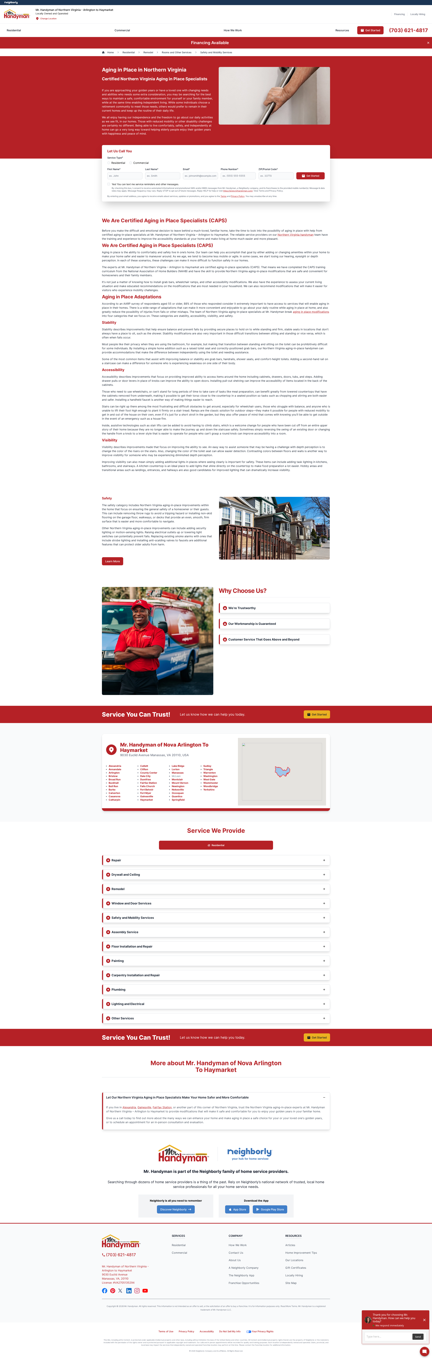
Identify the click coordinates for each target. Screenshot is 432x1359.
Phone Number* (229, 169)
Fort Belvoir (146, 789)
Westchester (210, 782)
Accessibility (207, 1331)
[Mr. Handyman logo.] (184, 1154)
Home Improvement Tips (301, 1252)
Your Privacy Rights (263, 1331)
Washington (210, 776)
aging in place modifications (311, 311)
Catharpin (114, 799)
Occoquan (178, 792)
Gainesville (146, 796)
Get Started (312, 175)
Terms (223, 196)
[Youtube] (145, 1290)
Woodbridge (210, 786)
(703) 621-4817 (121, 1254)
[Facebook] (104, 1290)
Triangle (208, 769)
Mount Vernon (180, 782)
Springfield (178, 799)
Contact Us (236, 1252)
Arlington (114, 772)
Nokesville (178, 789)
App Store (239, 1209)
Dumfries (145, 779)
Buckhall (114, 782)
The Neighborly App (241, 1275)
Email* (186, 169)
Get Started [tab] (372, 30)
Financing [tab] (399, 14)
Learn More (112, 561)
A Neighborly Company (244, 1267)
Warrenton (209, 772)
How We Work (238, 1245)
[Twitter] (121, 1290)
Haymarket (146, 799)
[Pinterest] (112, 1290)
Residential (118, 162)
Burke (112, 789)
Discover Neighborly (173, 1209)
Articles (290, 1245)
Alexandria (115, 765)
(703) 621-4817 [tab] (408, 30)
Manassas (178, 772)
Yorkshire (208, 789)
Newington (178, 786)
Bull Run (113, 786)
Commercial (141, 162)
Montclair (177, 779)
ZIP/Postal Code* (268, 169)
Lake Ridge (178, 765)
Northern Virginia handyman (296, 234)
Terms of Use (165, 1331)
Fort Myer (145, 792)
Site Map (291, 1283)
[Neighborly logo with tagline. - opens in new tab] (250, 1154)
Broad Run (115, 779)
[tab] (122, 30)
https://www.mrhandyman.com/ (238, 191)
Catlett (144, 765)
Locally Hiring (294, 1275)
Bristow (113, 776)
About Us (235, 1260)
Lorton (176, 769)
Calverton (114, 792)
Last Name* (151, 169)
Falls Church (147, 786)
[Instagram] (137, 1290)
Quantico (177, 796)
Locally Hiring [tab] (417, 14)
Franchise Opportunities (244, 1283)
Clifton (144, 769)
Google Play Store (272, 1209)
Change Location (48, 18)
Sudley (207, 765)
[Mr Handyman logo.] (17, 14)
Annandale (115, 769)
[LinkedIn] (129, 1290)
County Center (148, 772)
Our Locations (294, 1260)
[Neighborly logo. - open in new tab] (11, 2)
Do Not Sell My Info (229, 1331)
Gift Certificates (295, 1267)
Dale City (145, 776)
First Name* (113, 169)
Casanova (114, 796)
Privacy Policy (238, 196)
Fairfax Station (148, 782)
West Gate (209, 779)
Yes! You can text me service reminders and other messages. (145, 184)
